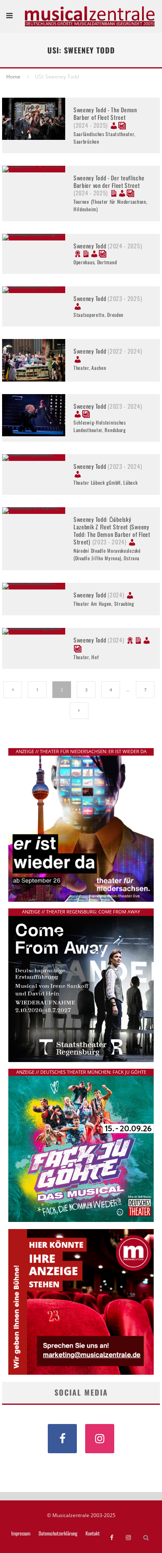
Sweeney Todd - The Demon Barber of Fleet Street (105, 117)
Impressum (20, 1533)
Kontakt (93, 1533)
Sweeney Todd (108, 245)
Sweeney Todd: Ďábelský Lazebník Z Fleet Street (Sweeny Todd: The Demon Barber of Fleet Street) (112, 530)
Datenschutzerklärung (58, 1533)
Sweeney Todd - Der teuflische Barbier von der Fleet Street (109, 185)
